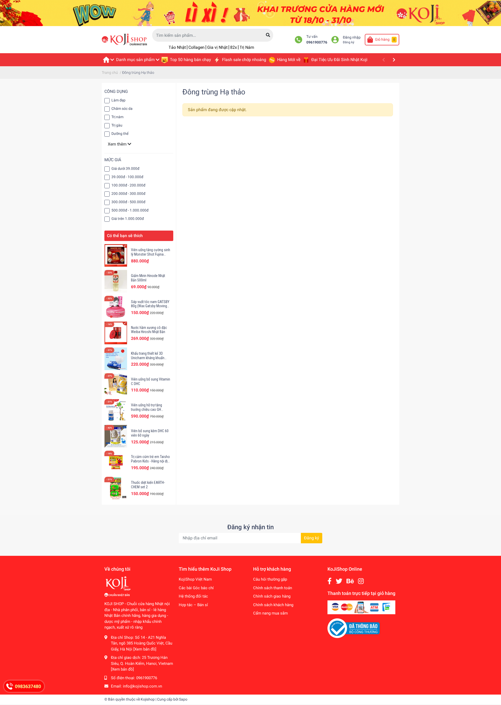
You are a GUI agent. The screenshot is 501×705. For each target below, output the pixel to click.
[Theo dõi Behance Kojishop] (350, 581)
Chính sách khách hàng (273, 604)
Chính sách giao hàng (271, 596)
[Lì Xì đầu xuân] (250, 12)
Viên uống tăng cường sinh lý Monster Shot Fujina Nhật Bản (150, 254)
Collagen (196, 47)
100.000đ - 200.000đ (128, 185)
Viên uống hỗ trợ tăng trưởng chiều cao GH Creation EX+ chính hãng (149, 409)
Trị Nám (247, 47)
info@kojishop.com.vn (142, 686)
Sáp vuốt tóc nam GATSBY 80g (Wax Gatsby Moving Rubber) (150, 306)
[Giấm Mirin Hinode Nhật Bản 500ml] (115, 281)
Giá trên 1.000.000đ (127, 218)
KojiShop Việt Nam (195, 579)
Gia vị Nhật (217, 47)
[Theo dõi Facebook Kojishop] (329, 581)
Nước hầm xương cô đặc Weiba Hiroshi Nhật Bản (149, 330)
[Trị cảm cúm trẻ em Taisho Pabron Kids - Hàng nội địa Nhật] (115, 462)
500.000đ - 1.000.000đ (129, 210)
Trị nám (117, 117)
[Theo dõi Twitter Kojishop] (339, 581)
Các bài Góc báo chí (196, 588)
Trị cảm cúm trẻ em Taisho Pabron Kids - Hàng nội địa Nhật (150, 461)
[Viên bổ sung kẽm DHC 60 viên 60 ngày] (115, 436)
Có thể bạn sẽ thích (125, 235)
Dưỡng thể (119, 133)
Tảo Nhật (177, 47)
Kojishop (148, 699)
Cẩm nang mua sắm (270, 613)
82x (233, 47)
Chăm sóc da (122, 108)
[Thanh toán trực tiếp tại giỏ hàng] (361, 607)
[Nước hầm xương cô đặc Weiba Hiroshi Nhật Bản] (115, 333)
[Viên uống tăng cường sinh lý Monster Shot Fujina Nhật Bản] (115, 255)
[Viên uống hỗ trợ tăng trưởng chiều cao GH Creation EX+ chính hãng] (115, 410)
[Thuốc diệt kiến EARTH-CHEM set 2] (115, 488)
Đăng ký (348, 42)
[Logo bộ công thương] (353, 628)
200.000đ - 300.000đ (128, 193)
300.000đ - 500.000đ (128, 202)
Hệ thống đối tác (193, 596)
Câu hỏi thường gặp (270, 579)
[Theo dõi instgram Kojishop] (361, 581)
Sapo (183, 699)
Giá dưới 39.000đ (125, 168)
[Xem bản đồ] (144, 649)
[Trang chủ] (108, 59)
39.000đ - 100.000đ (127, 177)
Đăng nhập (352, 37)
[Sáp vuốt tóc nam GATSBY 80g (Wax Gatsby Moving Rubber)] (115, 307)
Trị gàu (116, 125)
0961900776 (316, 42)
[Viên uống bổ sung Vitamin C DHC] (115, 384)
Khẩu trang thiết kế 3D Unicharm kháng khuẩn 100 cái (147, 357)
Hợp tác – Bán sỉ (193, 604)
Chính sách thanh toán (272, 588)
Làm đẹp (118, 100)
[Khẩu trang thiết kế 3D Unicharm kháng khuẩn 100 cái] (115, 358)
